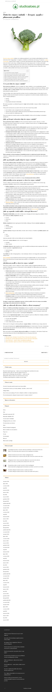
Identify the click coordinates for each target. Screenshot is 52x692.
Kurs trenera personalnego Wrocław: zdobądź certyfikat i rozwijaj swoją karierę (20, 392)
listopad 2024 (6, 527)
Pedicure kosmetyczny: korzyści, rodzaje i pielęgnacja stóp (20, 454)
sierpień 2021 (6, 578)
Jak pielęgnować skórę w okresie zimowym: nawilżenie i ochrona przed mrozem (25, 449)
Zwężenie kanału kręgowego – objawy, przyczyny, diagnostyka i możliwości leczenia (20, 371)
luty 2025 (5, 521)
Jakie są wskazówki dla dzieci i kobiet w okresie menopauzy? (16, 80)
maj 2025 (5, 514)
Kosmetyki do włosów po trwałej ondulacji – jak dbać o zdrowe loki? (17, 388)
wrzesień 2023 (6, 547)
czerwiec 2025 (6, 512)
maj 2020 (5, 611)
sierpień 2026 (6, 481)
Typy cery (5, 431)
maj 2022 (5, 558)
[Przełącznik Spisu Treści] (27, 71)
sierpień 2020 (6, 604)
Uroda (4, 434)
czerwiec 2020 (6, 609)
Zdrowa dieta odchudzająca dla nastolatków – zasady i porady (16, 374)
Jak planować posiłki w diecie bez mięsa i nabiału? (14, 79)
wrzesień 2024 (6, 532)
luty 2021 (5, 591)
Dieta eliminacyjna (10, 293)
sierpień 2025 (6, 507)
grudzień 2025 (6, 499)
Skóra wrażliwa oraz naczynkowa (10, 429)
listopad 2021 (6, 571)
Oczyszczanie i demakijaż (8, 418)
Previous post (9, 352)
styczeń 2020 (6, 620)
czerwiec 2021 (6, 582)
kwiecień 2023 (6, 551)
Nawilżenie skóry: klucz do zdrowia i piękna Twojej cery (15, 372)
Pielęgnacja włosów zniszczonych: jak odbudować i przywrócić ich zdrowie (24, 460)
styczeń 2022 (6, 567)
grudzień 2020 (6, 595)
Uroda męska (6, 436)
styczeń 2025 (6, 523)
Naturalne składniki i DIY (8, 416)
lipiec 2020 (5, 606)
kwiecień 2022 (6, 560)
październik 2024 (6, 529)
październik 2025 (6, 503)
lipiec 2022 (5, 554)
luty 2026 (5, 494)
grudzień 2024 (6, 525)
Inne (4, 412)
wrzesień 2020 (6, 602)
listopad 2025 (6, 501)
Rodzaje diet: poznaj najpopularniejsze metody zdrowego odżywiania (21, 338)
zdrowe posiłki (35, 209)
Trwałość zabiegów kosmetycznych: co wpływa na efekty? (20, 469)
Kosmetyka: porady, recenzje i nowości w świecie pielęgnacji (21, 465)
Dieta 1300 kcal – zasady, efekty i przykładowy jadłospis (18, 340)
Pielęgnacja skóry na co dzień (9, 420)
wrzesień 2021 (6, 576)
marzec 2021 (5, 589)
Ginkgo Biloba (6, 390)
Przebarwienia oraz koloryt (9, 423)
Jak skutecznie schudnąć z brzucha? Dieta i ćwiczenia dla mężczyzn (21, 337)
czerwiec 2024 (6, 538)
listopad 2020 (6, 598)
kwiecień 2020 (6, 613)
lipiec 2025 (5, 510)
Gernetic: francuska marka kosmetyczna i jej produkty (14, 386)
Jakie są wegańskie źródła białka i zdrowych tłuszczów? (15, 77)
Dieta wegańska (6, 257)
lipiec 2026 (5, 483)
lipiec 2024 (5, 536)
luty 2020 (5, 617)
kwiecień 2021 (6, 587)
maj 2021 (5, 584)
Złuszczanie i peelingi (7, 440)
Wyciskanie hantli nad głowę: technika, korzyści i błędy (14, 377)
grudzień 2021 (6, 569)
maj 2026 (5, 488)
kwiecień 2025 (6, 516)
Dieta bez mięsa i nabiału (8, 58)
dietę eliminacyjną (30, 174)
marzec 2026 (5, 492)
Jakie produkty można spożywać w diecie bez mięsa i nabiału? (16, 76)
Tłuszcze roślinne (10, 202)
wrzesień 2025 (6, 505)
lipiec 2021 (5, 580)
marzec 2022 (5, 562)
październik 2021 (6, 573)
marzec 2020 (6, 615)
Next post (44, 352)
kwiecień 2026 (6, 490)
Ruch (4, 425)
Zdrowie (5, 438)
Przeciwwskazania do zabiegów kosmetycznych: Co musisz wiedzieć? (17, 395)
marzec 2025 (5, 518)
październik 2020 (6, 600)
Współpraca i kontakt (10, 1)
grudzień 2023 (6, 545)
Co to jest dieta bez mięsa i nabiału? (11, 72)
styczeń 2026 (6, 496)
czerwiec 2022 (6, 556)
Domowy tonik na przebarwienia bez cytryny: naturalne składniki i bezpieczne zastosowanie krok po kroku (14, 679)
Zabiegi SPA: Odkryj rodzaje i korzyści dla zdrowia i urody (15, 375)
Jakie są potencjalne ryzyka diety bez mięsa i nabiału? (15, 75)
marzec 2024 (5, 540)
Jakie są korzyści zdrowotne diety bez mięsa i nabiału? (15, 73)
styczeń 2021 (6, 593)
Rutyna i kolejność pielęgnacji (9, 427)
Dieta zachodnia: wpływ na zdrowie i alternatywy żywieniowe (20, 341)
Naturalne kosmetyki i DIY (8, 414)
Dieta (4, 12)
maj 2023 (5, 549)
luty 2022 (5, 565)
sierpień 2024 (6, 534)
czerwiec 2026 (6, 485)
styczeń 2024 (6, 543)
